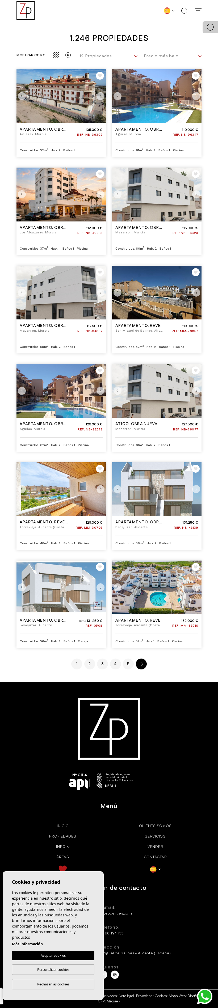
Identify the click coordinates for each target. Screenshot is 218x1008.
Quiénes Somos (155, 826)
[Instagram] (115, 975)
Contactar (155, 857)
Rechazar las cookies (53, 984)
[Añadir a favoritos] (100, 76)
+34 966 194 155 (109, 933)
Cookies (161, 996)
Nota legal (126, 996)
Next (100, 96)
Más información (27, 943)
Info (60, 846)
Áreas (62, 857)
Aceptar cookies (53, 955)
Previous (21, 96)
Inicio (63, 826)
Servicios (155, 836)
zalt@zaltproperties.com (109, 913)
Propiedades (62, 836)
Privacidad (144, 996)
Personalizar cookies (53, 969)
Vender (155, 846)
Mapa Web (177, 996)
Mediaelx (113, 1001)
